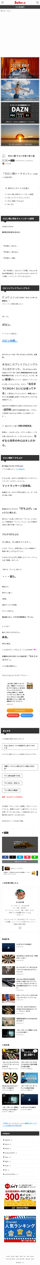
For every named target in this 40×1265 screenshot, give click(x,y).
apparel (8, 1140)
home (8, 1256)
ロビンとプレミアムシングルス (18, 197)
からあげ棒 (20, 902)
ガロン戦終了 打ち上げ (15, 201)
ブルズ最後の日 (20, 469)
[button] (5, 857)
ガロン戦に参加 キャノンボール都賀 (20, 194)
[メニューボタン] (2, 2)
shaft (8, 1166)
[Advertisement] (20, 34)
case (27, 1256)
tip (7, 1170)
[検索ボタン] (37, 2)
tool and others (11, 1174)
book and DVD (11, 1153)
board (8, 1148)
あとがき (10, 204)
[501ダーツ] (20, 2)
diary (12, 160)
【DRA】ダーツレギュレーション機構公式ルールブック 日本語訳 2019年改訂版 (20, 1124)
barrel (8, 1144)
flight (8, 1161)
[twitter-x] (20, 928)
